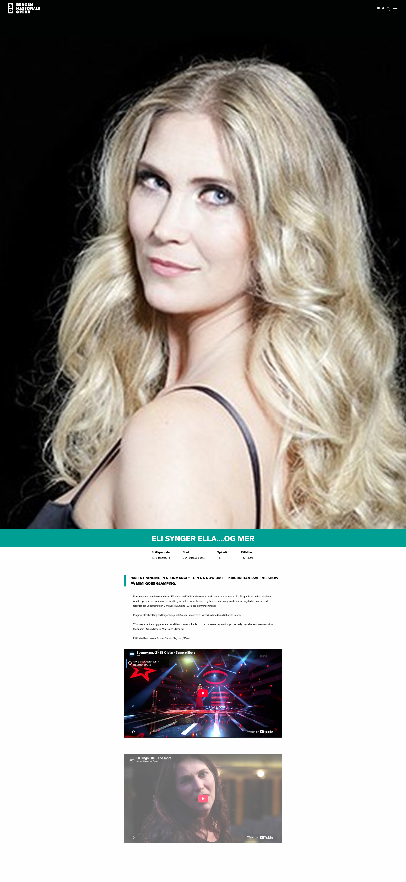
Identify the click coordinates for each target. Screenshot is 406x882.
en (378, 8)
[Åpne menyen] (395, 8)
